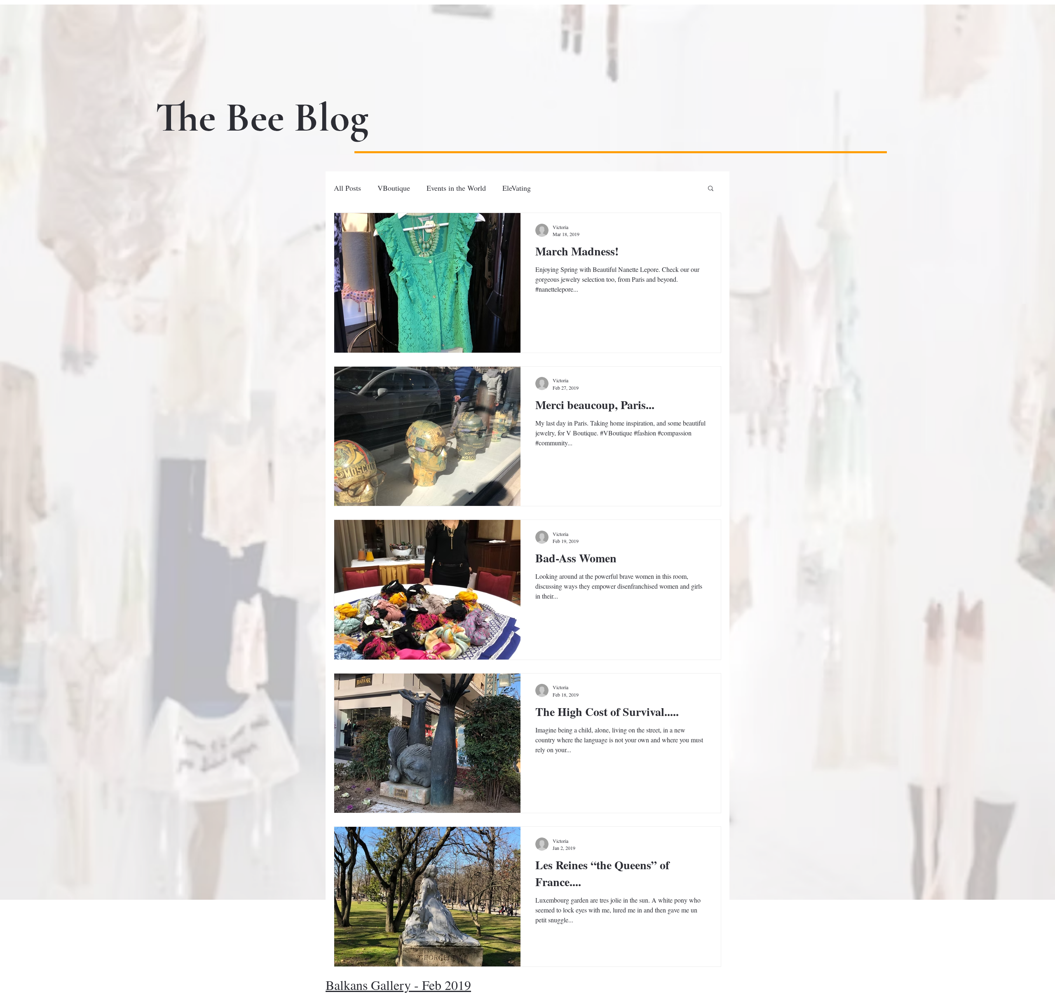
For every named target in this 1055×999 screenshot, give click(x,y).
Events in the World (456, 187)
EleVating (516, 187)
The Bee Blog (261, 118)
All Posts (347, 187)
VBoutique (393, 187)
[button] (711, 189)
